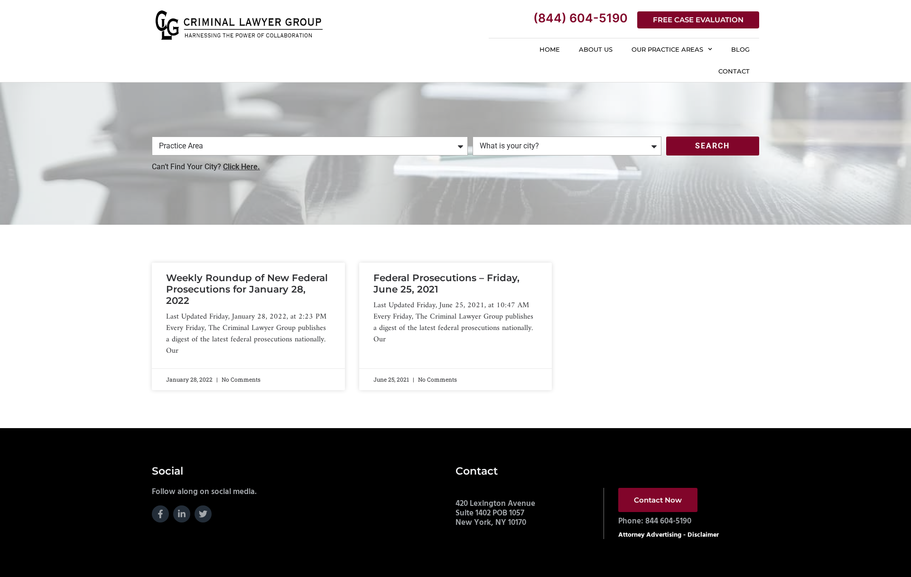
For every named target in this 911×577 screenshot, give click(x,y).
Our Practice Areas (667, 49)
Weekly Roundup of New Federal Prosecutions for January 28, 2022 (247, 289)
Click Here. (241, 166)
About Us (596, 49)
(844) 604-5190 (580, 18)
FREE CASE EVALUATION (698, 19)
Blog (740, 49)
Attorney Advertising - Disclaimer (668, 535)
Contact (734, 71)
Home (549, 49)
